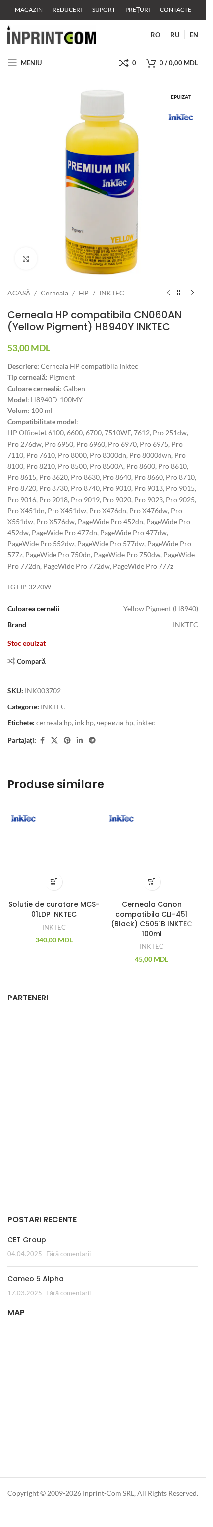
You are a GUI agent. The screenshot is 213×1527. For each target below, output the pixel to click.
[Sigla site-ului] (51, 34)
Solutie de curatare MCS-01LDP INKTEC (54, 909)
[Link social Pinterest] (67, 740)
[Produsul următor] (192, 293)
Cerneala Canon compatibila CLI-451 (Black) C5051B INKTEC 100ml (151, 919)
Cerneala (54, 293)
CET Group (26, 1240)
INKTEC (111, 293)
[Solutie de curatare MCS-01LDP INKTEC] (54, 848)
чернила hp (115, 722)
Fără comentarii (68, 1254)
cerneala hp (54, 722)
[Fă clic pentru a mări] (26, 258)
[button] (53, 881)
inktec (145, 722)
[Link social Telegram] (92, 740)
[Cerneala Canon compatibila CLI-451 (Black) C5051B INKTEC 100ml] (152, 848)
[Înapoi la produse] (180, 293)
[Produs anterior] (168, 293)
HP (84, 293)
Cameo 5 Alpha (35, 1279)
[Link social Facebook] (42, 740)
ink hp (84, 722)
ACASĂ (18, 293)
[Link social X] (54, 740)
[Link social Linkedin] (80, 740)
